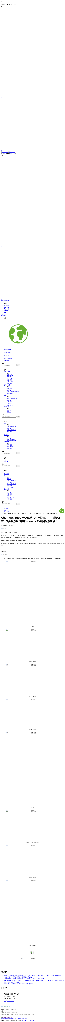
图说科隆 (6, 489)
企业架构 (6, 435)
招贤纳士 (6, 310)
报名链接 (6, 360)
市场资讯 (6, 512)
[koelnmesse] (32, 152)
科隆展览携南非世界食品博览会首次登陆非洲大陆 (18, 977)
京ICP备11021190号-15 (28, 1020)
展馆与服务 (7, 307)
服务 (5, 395)
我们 (5, 423)
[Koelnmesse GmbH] (6, 1017)
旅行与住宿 (7, 385)
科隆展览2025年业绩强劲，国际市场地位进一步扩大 (18, 983)
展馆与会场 (7, 371)
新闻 (5, 312)
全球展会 (6, 305)
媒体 (5, 475)
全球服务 (6, 407)
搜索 (18, 365)
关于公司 (6, 309)
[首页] (6, 508)
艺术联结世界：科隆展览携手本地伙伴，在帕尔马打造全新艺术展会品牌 (24, 978)
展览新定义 (7, 441)
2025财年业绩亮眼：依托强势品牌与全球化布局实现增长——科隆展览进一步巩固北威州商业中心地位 (32, 975)
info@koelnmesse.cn (9, 1001)
